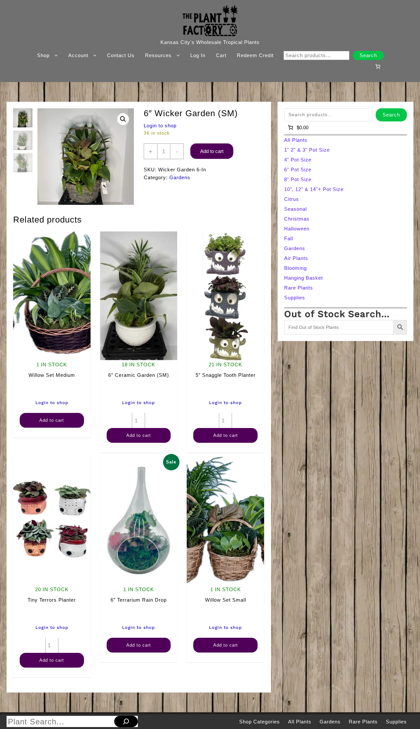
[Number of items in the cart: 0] (377, 66)
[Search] (126, 721)
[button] (123, 119)
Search (368, 55)
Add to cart (211, 151)
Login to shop (160, 125)
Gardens (179, 177)
